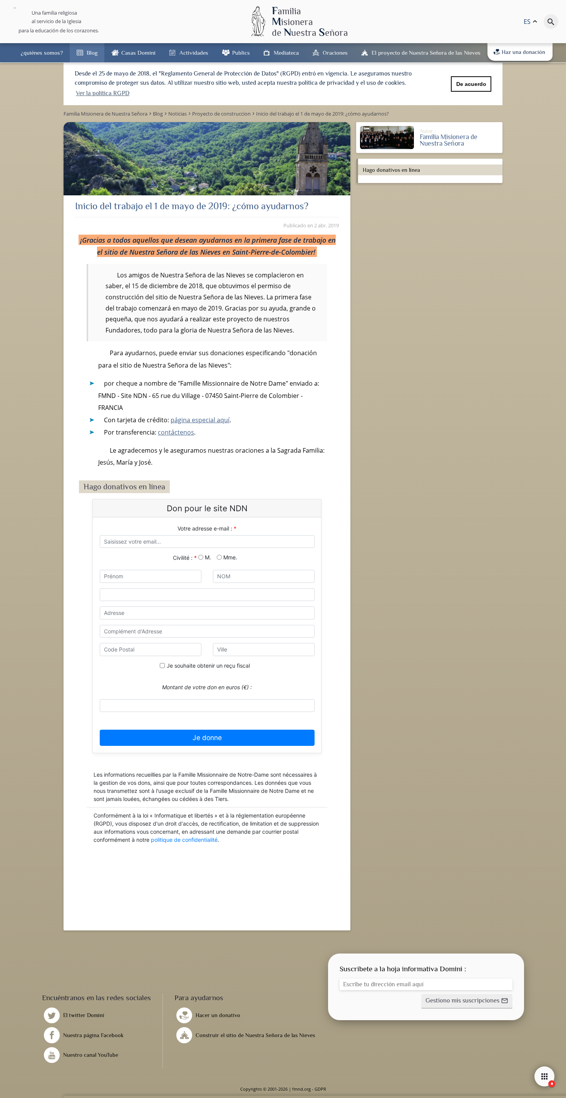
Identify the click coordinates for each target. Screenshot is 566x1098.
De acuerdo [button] (471, 84)
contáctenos (176, 432)
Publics (241, 52)
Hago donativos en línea (391, 170)
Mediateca (286, 52)
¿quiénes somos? (42, 52)
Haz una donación (523, 52)
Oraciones (335, 52)
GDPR (320, 1089)
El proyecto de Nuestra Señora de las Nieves (426, 52)
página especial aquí (200, 420)
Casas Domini (138, 52)
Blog (92, 52)
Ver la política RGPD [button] (102, 93)
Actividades (193, 52)
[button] (466, 1001)
